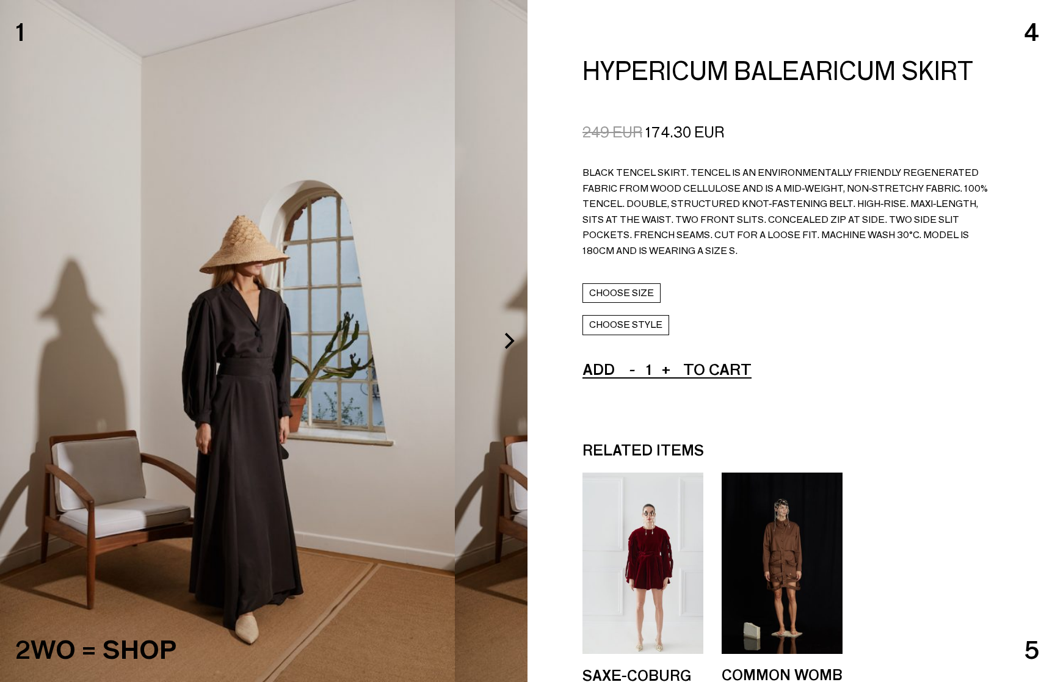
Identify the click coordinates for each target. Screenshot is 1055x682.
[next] (508, 341)
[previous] (19, 341)
